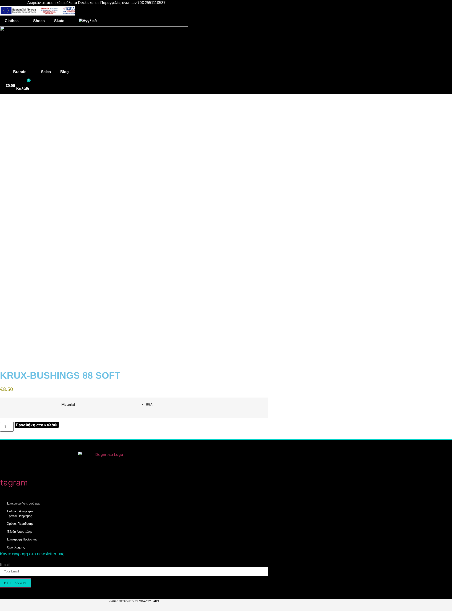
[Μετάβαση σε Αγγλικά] (87, 21)
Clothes (12, 21)
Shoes (39, 21)
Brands (19, 72)
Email (5, 565)
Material (68, 404)
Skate (59, 21)
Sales (46, 72)
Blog (64, 72)
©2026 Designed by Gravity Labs (134, 601)
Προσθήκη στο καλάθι (36, 424)
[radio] (205, 404)
